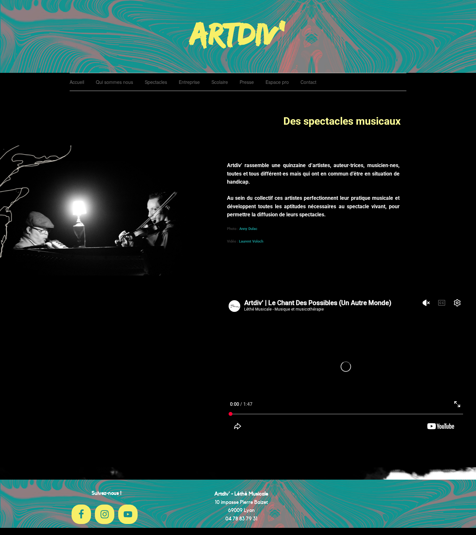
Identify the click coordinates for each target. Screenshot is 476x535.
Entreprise (189, 82)
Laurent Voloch (251, 241)
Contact (308, 82)
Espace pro (277, 82)
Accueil (77, 82)
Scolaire (219, 82)
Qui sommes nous (114, 82)
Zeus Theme (381, 512)
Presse (247, 82)
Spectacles (156, 82)
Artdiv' (238, 33)
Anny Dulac (248, 229)
